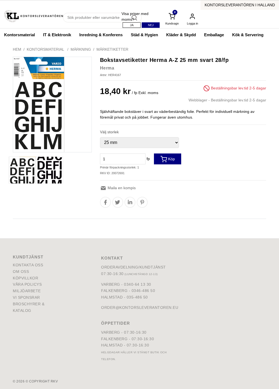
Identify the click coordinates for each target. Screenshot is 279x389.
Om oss (21, 271)
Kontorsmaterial (19, 34)
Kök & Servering (247, 34)
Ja (132, 25)
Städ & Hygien (144, 34)
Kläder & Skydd (181, 34)
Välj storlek (109, 132)
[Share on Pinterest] (142, 202)
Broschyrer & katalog (28, 307)
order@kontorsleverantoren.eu (139, 307)
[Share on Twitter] (117, 202)
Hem (17, 49)
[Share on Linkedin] (130, 202)
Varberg (110, 332)
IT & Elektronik (57, 34)
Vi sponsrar (26, 297)
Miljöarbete (27, 291)
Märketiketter (112, 49)
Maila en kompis (121, 188)
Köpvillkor (25, 278)
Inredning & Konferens (101, 34)
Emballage (214, 34)
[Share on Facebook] (105, 202)
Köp (171, 159)
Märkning (81, 49)
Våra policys (27, 284)
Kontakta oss (28, 265)
